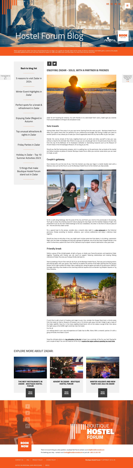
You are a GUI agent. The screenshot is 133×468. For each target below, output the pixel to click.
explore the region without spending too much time (98, 341)
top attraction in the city (73, 339)
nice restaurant (100, 230)
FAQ (28, 460)
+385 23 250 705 (95, 452)
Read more (30, 392)
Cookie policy (51, 460)
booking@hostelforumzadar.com (73, 452)
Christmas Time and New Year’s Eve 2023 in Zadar (127, 78)
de (111, 3)
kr (119, 3)
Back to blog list (29, 68)
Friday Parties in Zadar (29, 144)
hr (107, 3)
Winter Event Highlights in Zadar (29, 93)
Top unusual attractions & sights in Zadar (29, 133)
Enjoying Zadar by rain (5, 76)
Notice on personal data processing (28, 465)
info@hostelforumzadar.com (96, 450)
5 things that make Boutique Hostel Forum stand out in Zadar (28, 171)
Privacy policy (37, 460)
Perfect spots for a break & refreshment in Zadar (29, 106)
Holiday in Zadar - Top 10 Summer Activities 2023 (28, 156)
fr (115, 3)
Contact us (19, 460)
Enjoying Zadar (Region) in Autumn (29, 119)
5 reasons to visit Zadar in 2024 (29, 80)
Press (47, 465)
